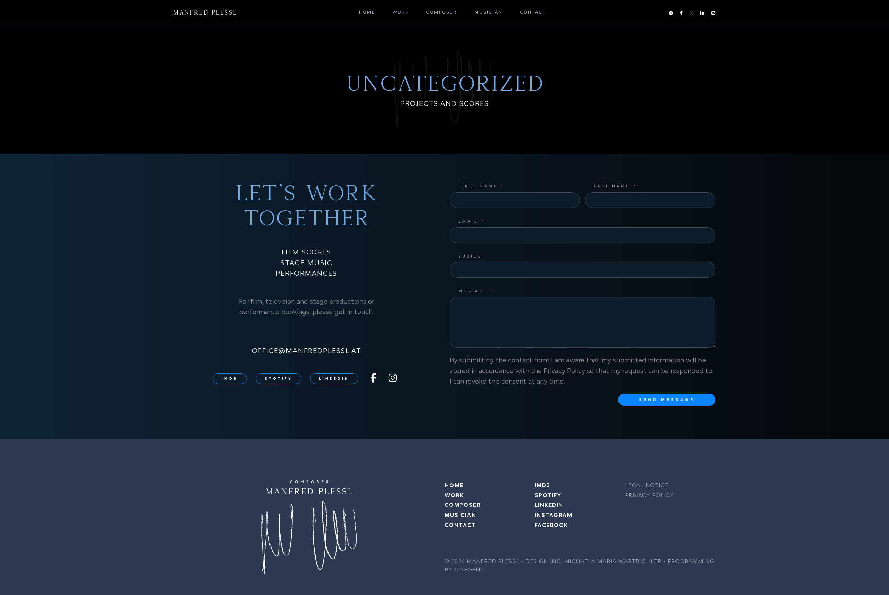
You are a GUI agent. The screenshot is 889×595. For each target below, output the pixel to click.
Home (367, 12)
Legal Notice (646, 485)
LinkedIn (334, 378)
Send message (667, 399)
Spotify (278, 378)
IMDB (230, 378)
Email (468, 221)
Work (401, 12)
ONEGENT (469, 569)
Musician (488, 12)
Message (473, 291)
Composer (441, 12)
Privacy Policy (564, 371)
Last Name (612, 186)
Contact (533, 12)
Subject (472, 256)
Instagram (553, 515)
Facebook (551, 525)
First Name (478, 186)
